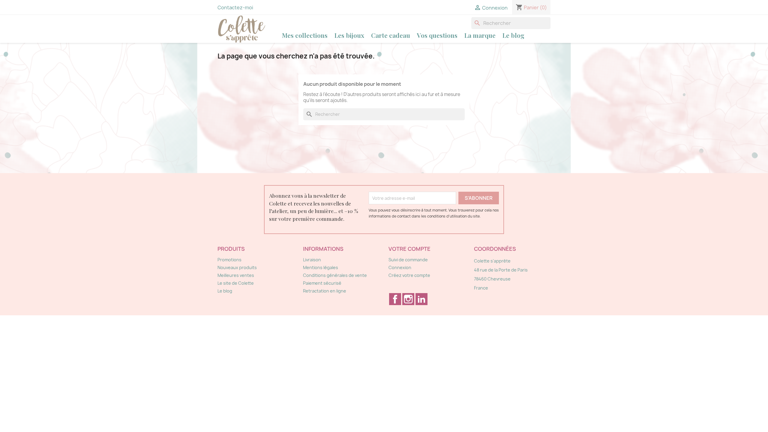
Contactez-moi (235, 7)
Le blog (513, 35)
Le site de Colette (236, 283)
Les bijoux (349, 35)
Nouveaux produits (237, 267)
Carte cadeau (390, 35)
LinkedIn (422, 299)
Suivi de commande (408, 259)
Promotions (230, 259)
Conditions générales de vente (335, 275)
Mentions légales (320, 267)
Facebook (395, 299)
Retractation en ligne (324, 291)
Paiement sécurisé (322, 283)
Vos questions (437, 35)
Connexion (399, 267)
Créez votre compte (409, 275)
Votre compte (409, 249)
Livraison (312, 259)
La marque (480, 35)
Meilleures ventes (236, 275)
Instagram (408, 299)
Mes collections (305, 35)
